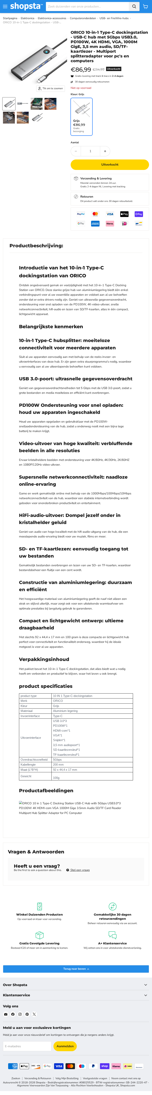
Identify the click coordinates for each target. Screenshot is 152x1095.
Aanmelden (65, 1046)
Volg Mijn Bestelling (67, 1078)
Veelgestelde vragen (95, 1078)
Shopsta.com (127, 1085)
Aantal (75, 142)
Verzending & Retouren (37, 1078)
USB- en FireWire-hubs (114, 18)
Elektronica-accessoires (52, 18)
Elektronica (27, 18)
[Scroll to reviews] (110, 66)
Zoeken (15, 1078)
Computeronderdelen (83, 18)
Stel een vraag (80, 870)
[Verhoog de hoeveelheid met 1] (105, 151)
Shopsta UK (112, 1085)
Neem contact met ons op (126, 1078)
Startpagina (10, 18)
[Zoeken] (134, 6)
